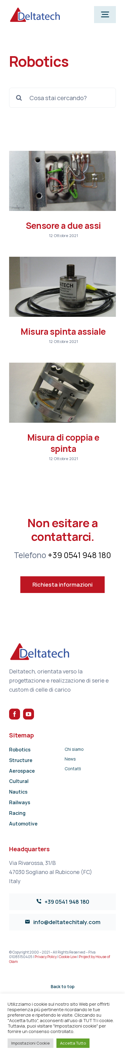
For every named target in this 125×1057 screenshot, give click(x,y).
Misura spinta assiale (63, 331)
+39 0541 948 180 (79, 555)
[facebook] (14, 714)
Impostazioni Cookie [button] (30, 1043)
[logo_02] (34, 9)
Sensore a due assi (63, 225)
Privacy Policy (46, 956)
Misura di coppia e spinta (63, 443)
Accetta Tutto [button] (73, 1043)
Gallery (62, 181)
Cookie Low (68, 956)
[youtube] (28, 714)
